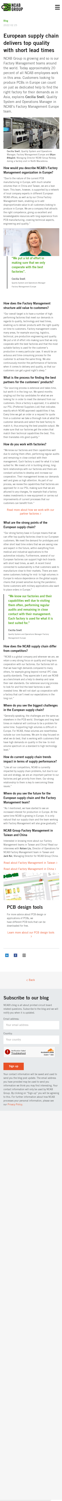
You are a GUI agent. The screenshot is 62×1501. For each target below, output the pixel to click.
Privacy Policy (15, 1104)
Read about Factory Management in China (29, 869)
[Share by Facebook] (15, 956)
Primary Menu (57, 7)
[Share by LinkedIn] (7, 956)
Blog (5, 21)
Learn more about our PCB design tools (30, 932)
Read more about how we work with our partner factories (30, 512)
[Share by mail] (24, 956)
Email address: (11, 1019)
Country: (7, 1033)
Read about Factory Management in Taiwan (29, 862)
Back (32, 980)
